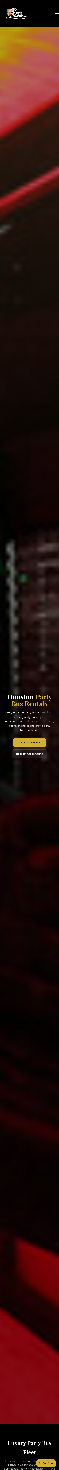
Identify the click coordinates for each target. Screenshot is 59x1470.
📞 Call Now (46, 1463)
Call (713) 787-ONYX (29, 742)
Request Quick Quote (29, 753)
